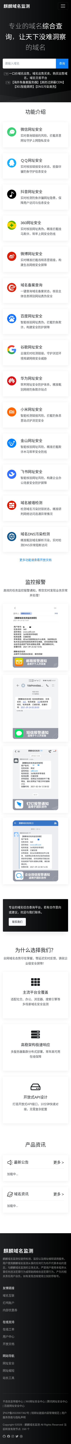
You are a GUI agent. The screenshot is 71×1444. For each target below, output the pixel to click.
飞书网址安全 (31, 472)
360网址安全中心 (35, 1401)
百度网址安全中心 (14, 1405)
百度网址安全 (31, 316)
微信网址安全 (31, 130)
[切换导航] (63, 6)
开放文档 (8, 1344)
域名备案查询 (31, 285)
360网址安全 (31, 223)
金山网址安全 (31, 441)
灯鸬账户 (8, 1302)
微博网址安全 (31, 254)
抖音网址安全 (31, 192)
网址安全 (8, 1363)
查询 (62, 63)
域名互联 (8, 1295)
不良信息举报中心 (13, 1401)
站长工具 (8, 1378)
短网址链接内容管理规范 (45, 1412)
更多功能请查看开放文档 (35, 560)
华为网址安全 (31, 378)
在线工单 (8, 1329)
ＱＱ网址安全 (31, 161)
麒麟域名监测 (33, 1424)
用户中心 (8, 1336)
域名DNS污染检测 (35, 534)
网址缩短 (8, 1370)
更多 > (58, 1162)
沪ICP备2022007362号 (16, 1412)
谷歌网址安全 (31, 347)
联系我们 (17, 921)
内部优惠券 (10, 1310)
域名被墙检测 (31, 503)
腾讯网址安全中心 (57, 1401)
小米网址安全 (31, 410)
